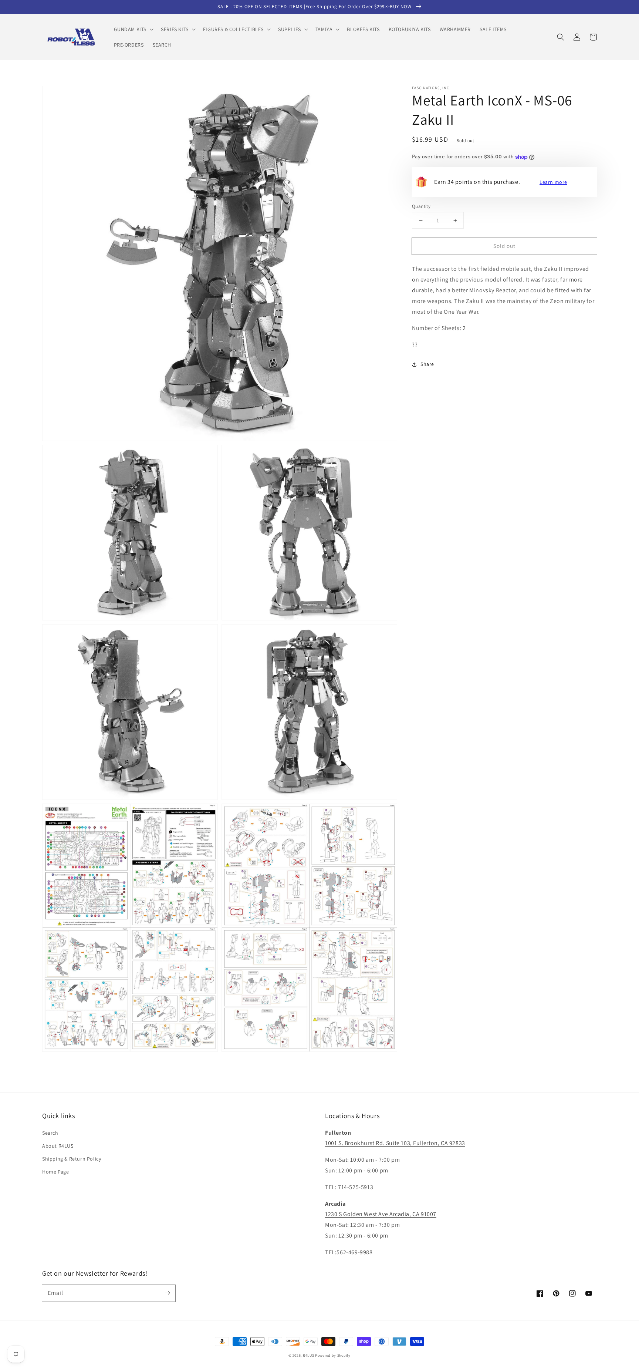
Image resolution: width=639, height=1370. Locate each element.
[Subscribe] (167, 1293)
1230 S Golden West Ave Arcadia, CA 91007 (380, 1214)
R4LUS (308, 1355)
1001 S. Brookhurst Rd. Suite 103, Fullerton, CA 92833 (395, 1143)
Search (50, 1133)
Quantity (421, 206)
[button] (133, 29)
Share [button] (427, 364)
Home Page (55, 1171)
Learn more (553, 182)
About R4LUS (58, 1145)
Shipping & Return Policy (71, 1158)
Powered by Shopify (333, 1355)
